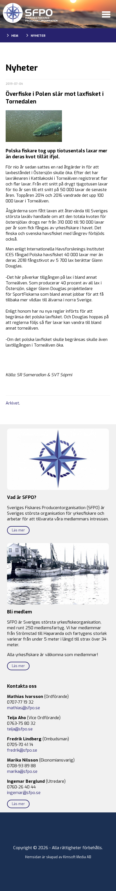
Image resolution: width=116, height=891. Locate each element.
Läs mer (18, 530)
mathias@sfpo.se (23, 708)
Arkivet (12, 403)
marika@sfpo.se (22, 771)
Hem (14, 36)
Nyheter (38, 36)
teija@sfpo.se (20, 729)
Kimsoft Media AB (77, 857)
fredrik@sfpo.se (22, 750)
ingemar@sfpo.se (24, 792)
